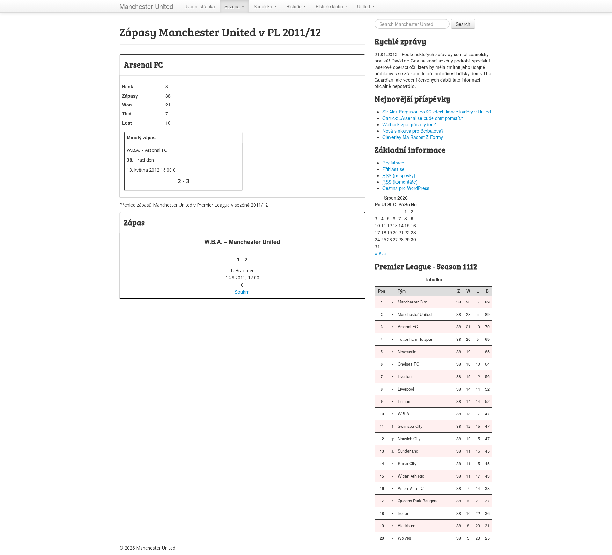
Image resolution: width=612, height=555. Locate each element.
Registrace (393, 162)
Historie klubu (330, 6)
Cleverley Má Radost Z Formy (412, 137)
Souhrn (242, 292)
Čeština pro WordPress (405, 188)
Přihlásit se (393, 169)
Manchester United (146, 6)
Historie (294, 6)
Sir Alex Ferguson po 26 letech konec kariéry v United (436, 111)
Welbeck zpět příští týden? (409, 124)
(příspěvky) (398, 175)
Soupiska (263, 6)
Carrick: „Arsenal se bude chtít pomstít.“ (422, 118)
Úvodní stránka (199, 6)
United (364, 6)
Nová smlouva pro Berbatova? (413, 131)
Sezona (232, 6)
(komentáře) (400, 182)
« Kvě (380, 253)
